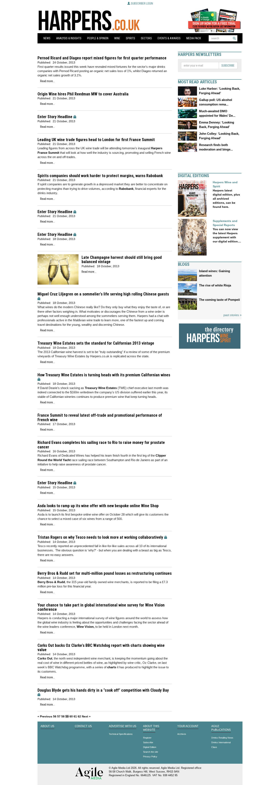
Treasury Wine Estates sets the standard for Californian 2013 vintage (96, 343)
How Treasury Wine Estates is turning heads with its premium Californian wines (104, 375)
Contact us (83, 726)
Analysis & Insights (68, 38)
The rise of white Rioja (215, 285)
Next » (86, 716)
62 (79, 716)
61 (75, 716)
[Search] (234, 38)
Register (147, 737)
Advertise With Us (122, 726)
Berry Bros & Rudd (51, 582)
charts (111, 667)
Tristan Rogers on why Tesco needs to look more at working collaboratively (100, 537)
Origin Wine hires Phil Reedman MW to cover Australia (83, 94)
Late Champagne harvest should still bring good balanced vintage (122, 259)
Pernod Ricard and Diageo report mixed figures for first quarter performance (102, 58)
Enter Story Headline (55, 116)
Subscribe (227, 65)
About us (47, 726)
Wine (117, 38)
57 (58, 716)
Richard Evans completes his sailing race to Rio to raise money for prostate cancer (101, 444)
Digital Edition (149, 747)
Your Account (187, 726)
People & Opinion (97, 38)
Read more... (47, 81)
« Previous (45, 716)
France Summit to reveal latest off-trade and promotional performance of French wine (100, 417)
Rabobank (126, 188)
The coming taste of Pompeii (219, 299)
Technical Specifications (121, 734)
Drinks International (221, 742)
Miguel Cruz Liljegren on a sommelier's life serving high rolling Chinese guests (103, 294)
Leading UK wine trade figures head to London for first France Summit (96, 139)
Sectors (146, 38)
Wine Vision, (85, 626)
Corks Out (45, 658)
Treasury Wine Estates (101, 388)
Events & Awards (169, 38)
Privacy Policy (150, 756)
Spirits (130, 38)
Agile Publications (221, 728)
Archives (181, 734)
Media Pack (193, 38)
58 (63, 716)
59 (67, 716)
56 (54, 716)
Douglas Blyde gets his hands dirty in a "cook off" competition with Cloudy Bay (103, 690)
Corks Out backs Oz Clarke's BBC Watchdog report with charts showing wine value (101, 647)
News (46, 38)
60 (71, 716)
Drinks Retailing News (222, 737)
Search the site (150, 752)
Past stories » (232, 315)
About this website (151, 728)
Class (214, 747)
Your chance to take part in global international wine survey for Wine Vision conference (101, 607)
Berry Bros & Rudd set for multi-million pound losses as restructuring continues (105, 573)
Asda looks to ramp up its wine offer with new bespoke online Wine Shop (98, 505)
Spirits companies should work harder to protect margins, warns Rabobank (100, 175)
